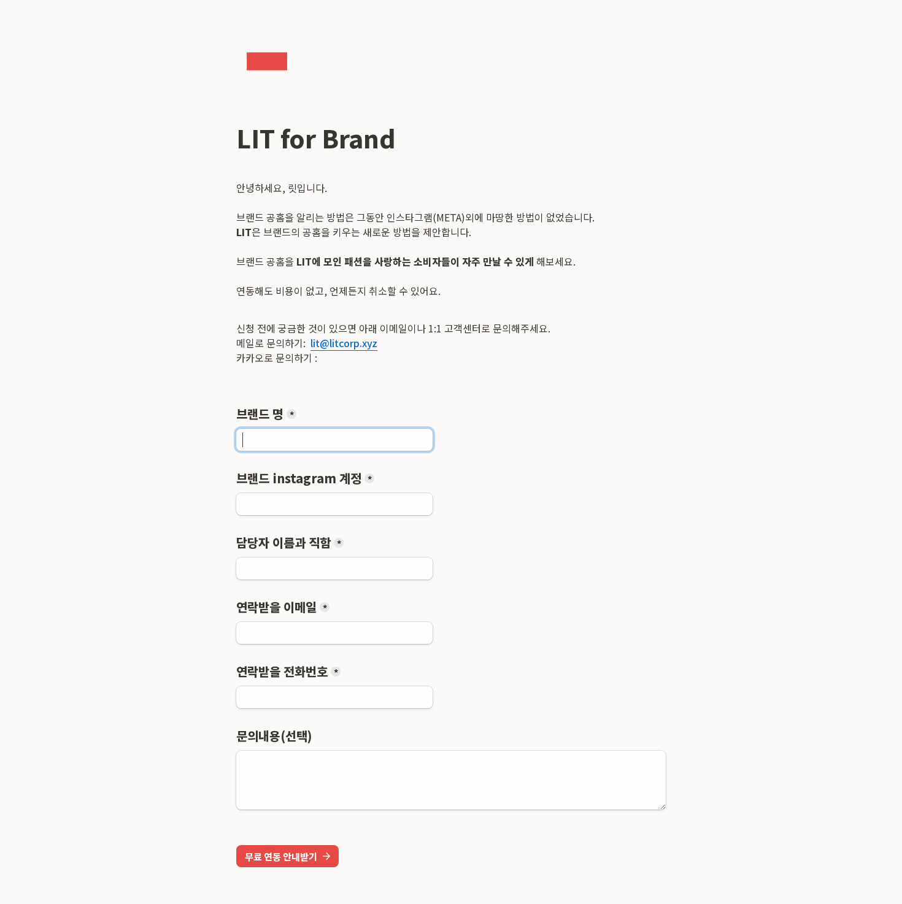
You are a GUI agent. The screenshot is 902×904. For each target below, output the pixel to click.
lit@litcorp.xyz (343, 342)
